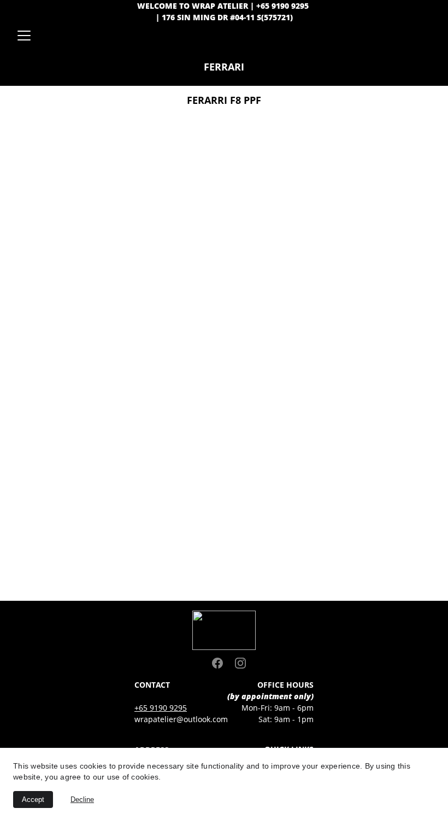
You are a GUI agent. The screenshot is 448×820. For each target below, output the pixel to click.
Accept (33, 799)
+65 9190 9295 (160, 707)
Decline (82, 799)
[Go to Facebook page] (223, 663)
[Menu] (24, 35)
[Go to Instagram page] (240, 663)
